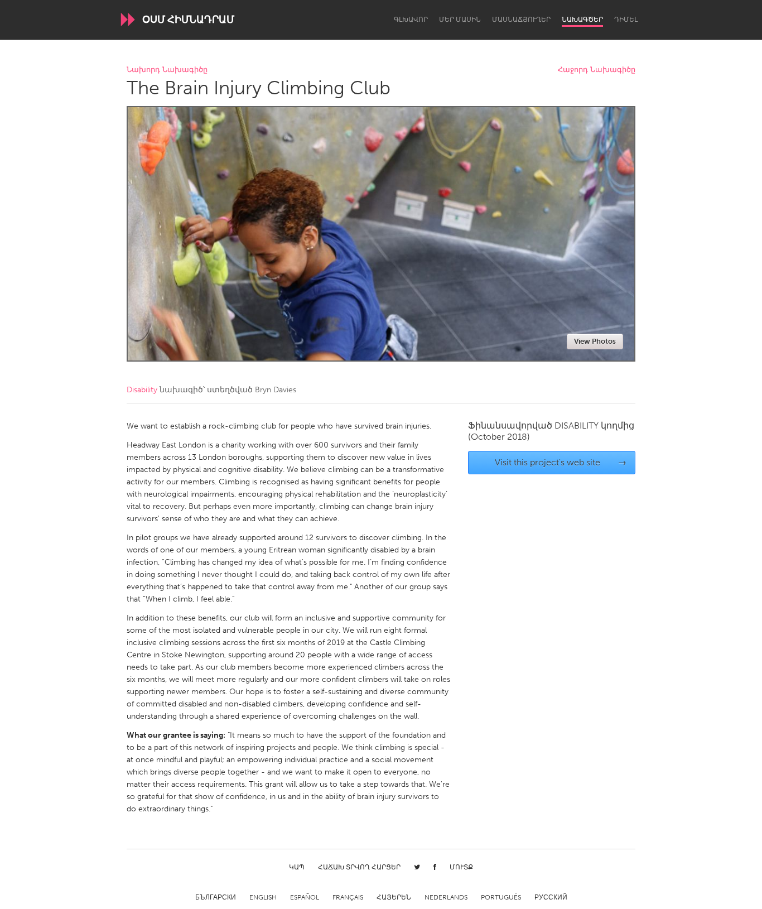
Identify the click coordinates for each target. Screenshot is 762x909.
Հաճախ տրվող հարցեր (359, 867)
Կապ (297, 867)
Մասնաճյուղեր (521, 19)
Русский (550, 897)
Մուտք (461, 867)
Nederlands (446, 897)
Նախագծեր (582, 19)
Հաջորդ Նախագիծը (596, 70)
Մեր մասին (460, 19)
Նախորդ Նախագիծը (167, 70)
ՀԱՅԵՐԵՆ (394, 897)
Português (501, 897)
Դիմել (626, 19)
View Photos (595, 341)
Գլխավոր (411, 19)
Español (304, 897)
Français (347, 897)
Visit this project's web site (561, 462)
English (263, 897)
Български (215, 897)
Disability (142, 390)
